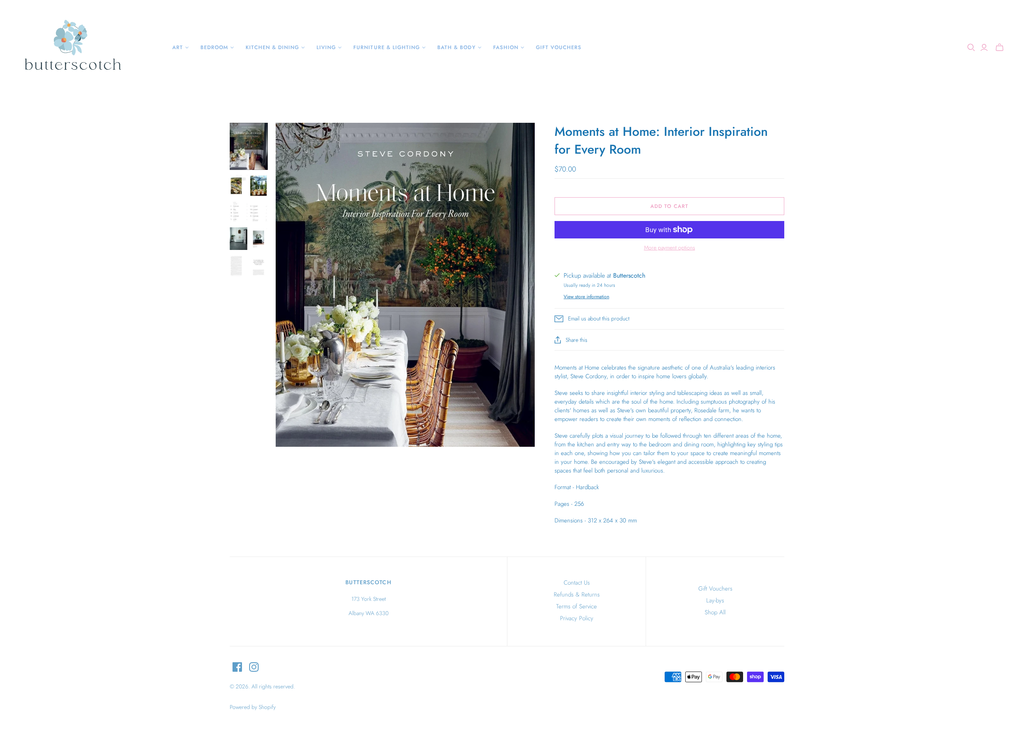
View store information (586, 296)
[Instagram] (254, 667)
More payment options (669, 248)
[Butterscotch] (72, 47)
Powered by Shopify (253, 707)
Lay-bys (715, 600)
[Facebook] (237, 667)
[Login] (984, 47)
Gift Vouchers (715, 588)
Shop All (715, 612)
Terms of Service (576, 606)
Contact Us (577, 582)
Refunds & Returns (577, 594)
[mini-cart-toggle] (999, 47)
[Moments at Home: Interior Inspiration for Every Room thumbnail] (249, 146)
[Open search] (971, 47)
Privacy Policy (576, 618)
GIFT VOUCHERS (559, 47)
